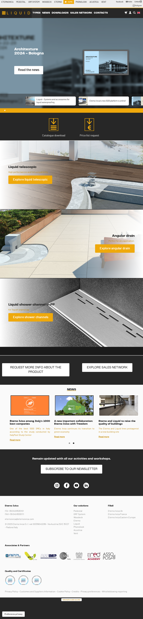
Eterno (77, 521)
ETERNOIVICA (7, 2)
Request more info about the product (35, 370)
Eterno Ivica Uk (115, 511)
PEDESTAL (21, 2)
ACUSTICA (94, 2)
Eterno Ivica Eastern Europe (122, 517)
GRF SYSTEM (33, 2)
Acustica (78, 530)
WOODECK (47, 2)
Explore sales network (107, 367)
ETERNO (58, 2)
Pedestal (78, 511)
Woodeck (78, 517)
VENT (103, 2)
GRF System (79, 514)
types (36, 13)
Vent (76, 533)
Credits (75, 591)
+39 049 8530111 (16, 514)
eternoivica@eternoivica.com (19, 519)
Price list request (89, 135)
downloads (60, 13)
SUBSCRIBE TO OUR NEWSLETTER (71, 469)
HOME (70, 2)
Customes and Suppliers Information (37, 591)
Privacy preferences (90, 591)
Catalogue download (53, 135)
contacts (101, 13)
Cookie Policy (63, 591)
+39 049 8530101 (16, 511)
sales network (81, 13)
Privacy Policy (11, 591)
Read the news (28, 70)
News (46, 13)
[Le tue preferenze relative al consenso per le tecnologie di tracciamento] (13, 614)
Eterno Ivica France (117, 514)
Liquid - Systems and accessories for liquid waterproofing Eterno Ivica (16, 13)
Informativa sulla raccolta (71, 600)
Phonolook (79, 527)
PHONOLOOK (81, 2)
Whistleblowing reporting (114, 591)
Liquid (77, 524)
